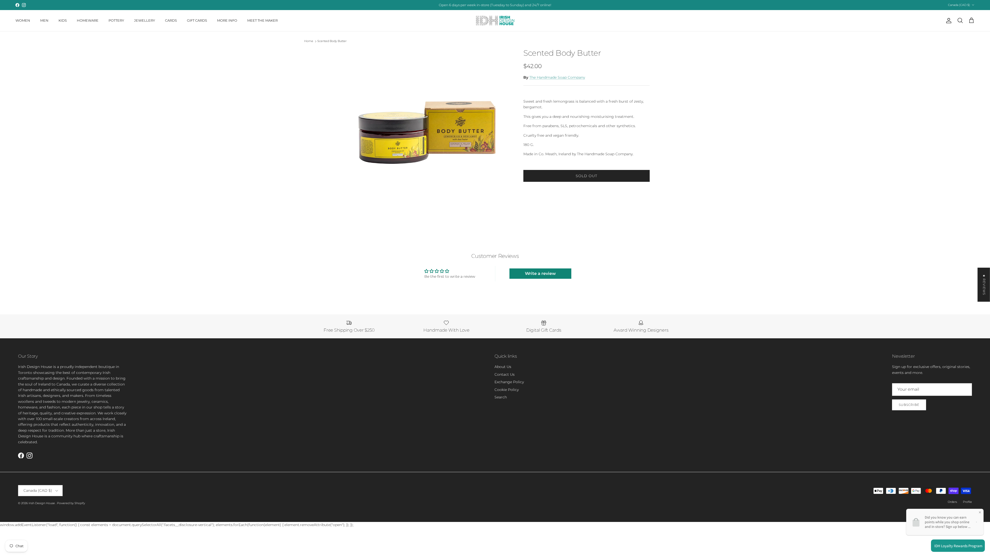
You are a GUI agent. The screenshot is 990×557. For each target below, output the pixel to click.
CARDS (171, 20)
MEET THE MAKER (262, 20)
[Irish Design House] (495, 20)
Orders (952, 502)
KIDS (63, 20)
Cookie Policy (506, 389)
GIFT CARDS (197, 20)
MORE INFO (227, 20)
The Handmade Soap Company (557, 77)
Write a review (540, 273)
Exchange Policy (509, 382)
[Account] (948, 21)
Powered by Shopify (71, 503)
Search (500, 397)
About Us (502, 366)
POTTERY (116, 20)
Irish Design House (42, 503)
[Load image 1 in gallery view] (426, 134)
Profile (967, 502)
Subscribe (909, 405)
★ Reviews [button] (984, 284)
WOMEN (22, 20)
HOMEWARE (87, 20)
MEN (44, 20)
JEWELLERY (144, 20)
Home (308, 41)
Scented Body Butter (331, 41)
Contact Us (504, 374)
